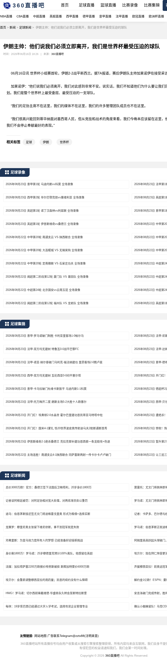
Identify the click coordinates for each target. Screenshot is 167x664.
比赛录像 (130, 5)
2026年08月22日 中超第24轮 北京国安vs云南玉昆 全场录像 (43, 289)
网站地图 (40, 636)
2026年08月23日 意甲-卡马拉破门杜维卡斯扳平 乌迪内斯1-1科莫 (46, 388)
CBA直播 (23, 16)
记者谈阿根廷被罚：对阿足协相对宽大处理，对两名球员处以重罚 (47, 500)
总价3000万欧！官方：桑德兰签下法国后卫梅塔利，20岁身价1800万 (49, 487)
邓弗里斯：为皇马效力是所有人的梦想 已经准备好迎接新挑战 (44, 540)
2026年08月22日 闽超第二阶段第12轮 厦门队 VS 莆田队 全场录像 (47, 276)
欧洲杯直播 (156, 16)
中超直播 (39, 16)
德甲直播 (89, 16)
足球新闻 (25, 27)
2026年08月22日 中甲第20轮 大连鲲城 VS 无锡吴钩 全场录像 (44, 250)
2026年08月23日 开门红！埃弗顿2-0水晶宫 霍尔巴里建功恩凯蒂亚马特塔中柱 (54, 415)
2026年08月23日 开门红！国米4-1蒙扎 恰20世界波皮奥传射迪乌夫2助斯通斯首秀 (56, 428)
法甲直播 (122, 16)
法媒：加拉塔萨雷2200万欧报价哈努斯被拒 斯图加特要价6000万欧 (47, 566)
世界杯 (64, 142)
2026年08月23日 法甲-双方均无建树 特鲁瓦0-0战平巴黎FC (42, 349)
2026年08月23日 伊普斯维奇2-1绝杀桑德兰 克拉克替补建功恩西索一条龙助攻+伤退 (58, 441)
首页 (65, 5)
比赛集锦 (152, 5)
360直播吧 (29, 5)
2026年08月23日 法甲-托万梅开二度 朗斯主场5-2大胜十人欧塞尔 (46, 401)
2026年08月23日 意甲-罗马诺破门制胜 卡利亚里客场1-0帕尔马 (45, 335)
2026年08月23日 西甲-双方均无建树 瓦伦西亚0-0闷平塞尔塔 (43, 375)
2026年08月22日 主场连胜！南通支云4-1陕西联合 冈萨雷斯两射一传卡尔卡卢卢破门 (58, 454)
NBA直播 (6, 16)
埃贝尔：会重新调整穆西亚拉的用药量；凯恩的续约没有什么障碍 (47, 579)
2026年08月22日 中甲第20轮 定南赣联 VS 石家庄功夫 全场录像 (46, 263)
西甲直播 (72, 16)
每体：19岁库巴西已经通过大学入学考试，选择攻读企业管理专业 (47, 606)
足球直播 (86, 5)
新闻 (13, 27)
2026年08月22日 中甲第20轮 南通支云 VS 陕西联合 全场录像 (44, 237)
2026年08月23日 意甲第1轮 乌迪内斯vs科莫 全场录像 (39, 184)
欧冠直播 (138, 16)
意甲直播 (105, 16)
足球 (29, 142)
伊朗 (46, 142)
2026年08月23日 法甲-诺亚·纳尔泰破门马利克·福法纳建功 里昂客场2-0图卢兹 (54, 362)
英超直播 (56, 16)
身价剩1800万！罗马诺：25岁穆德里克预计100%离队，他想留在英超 (49, 553)
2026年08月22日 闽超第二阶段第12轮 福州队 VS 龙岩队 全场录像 (47, 303)
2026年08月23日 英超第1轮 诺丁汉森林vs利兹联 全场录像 (42, 210)
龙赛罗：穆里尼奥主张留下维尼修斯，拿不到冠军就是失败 (42, 527)
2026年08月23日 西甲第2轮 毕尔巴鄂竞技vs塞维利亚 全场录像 (45, 197)
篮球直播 (108, 5)
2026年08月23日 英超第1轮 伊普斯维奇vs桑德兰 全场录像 (42, 223)
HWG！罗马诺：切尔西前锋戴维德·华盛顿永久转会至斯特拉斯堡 (46, 593)
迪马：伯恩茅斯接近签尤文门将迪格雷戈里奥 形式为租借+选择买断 (48, 513)
